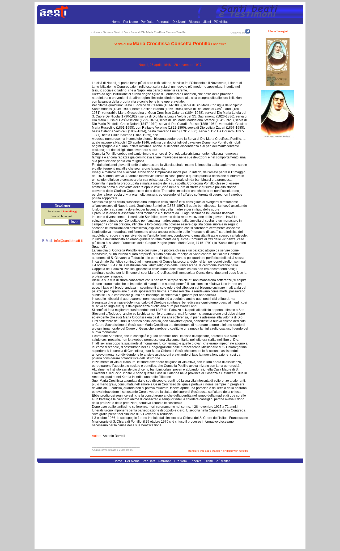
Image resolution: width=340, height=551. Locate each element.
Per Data (147, 22)
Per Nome (131, 22)
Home (116, 22)
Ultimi (207, 22)
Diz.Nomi (179, 22)
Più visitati (221, 22)
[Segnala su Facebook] (247, 32)
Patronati (163, 22)
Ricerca (195, 22)
